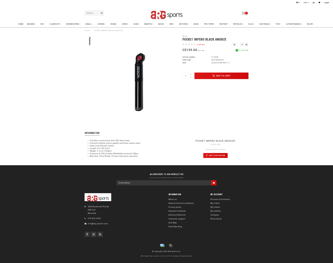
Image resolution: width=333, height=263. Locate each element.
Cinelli (88, 24)
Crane (113, 24)
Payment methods (177, 211)
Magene (31, 24)
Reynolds (238, 24)
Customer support (176, 219)
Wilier (310, 24)
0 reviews (201, 45)
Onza (196, 24)
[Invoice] (170, 245)
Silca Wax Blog (175, 227)
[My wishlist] (319, 3)
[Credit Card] (162, 245)
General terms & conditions (181, 203)
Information (92, 133)
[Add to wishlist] (242, 45)
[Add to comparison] (246, 45)
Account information (220, 199)
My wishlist (215, 211)
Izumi (136, 24)
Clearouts (55, 24)
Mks (172, 24)
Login (326, 3)
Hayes (125, 24)
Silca (251, 24)
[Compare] (314, 3)
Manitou (148, 24)
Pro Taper (209, 24)
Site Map (172, 223)
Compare (214, 215)
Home (20, 24)
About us (172, 199)
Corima (101, 24)
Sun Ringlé (264, 24)
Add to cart (223, 76)
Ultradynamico (293, 24)
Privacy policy (174, 207)
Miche (161, 24)
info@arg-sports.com (98, 224)
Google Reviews (186, 256)
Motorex (183, 24)
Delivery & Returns (177, 215)
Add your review (216, 155)
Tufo (278, 24)
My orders (215, 203)
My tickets (215, 207)
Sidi (42, 24)
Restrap (224, 24)
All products (216, 219)
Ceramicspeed (72, 24)
